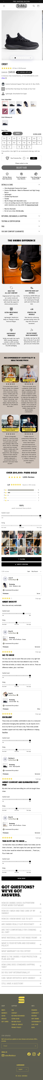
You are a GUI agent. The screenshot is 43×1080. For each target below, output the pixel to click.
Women (18, 133)
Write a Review (25, 565)
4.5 (14, 138)
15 (29, 147)
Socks (3, 1016)
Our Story (35, 1024)
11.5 (4, 147)
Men (7, 133)
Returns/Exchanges (18, 1016)
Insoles (4, 1019)
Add (34, 158)
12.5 (14, 147)
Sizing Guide (37, 134)
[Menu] (4, 6)
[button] (34, 6)
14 (24, 147)
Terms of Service (17, 1024)
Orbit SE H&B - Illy (13, 701)
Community (35, 1013)
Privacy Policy (16, 1027)
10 (29, 142)
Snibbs (24, 1076)
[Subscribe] (35, 1046)
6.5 (34, 138)
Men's (3, 1010)
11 (39, 142)
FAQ (13, 1010)
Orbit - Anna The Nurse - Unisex (17, 639)
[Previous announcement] (4, 2)
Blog (33, 1027)
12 (9, 147)
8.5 (14, 142)
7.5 (4, 142)
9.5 (24, 142)
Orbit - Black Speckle (14, 766)
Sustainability (36, 1021)
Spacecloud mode (32, 205)
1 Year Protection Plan (15, 158)
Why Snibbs (35, 1019)
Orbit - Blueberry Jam (15, 586)
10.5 (34, 142)
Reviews (34, 1016)
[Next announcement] (39, 2)
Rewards (34, 1010)
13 (19, 147)
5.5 (24, 138)
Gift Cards (5, 1021)
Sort (29, 571)
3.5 (4, 138)
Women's (4, 1013)
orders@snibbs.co (10, 1055)
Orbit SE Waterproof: (7, 117)
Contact (14, 1013)
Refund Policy (16, 1021)
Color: (6, 99)
